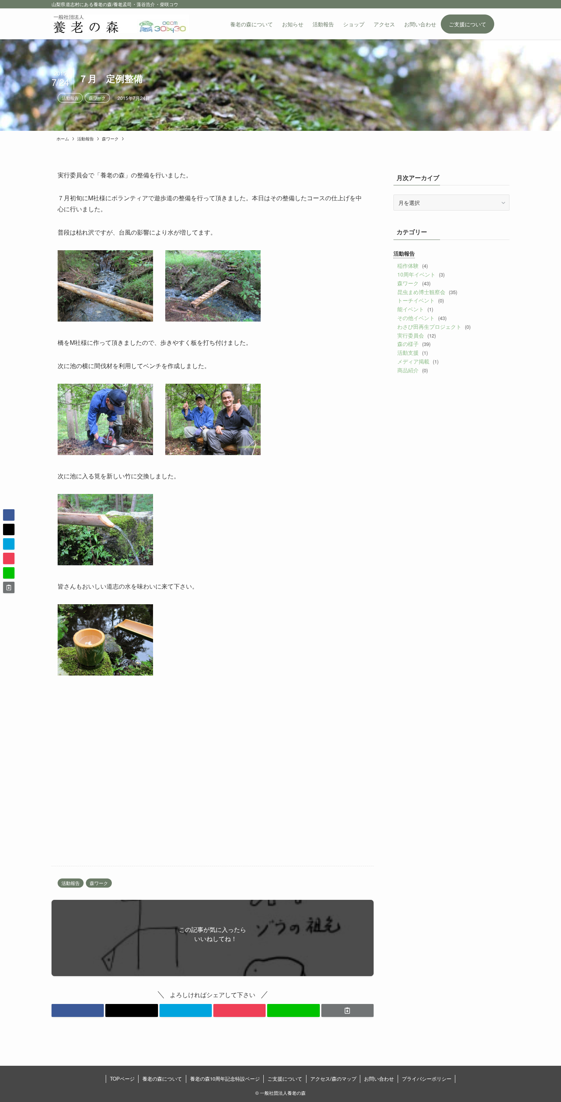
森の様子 (413, 343)
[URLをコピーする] (347, 1010)
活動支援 (412, 352)
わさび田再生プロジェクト (433, 326)
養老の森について (162, 1078)
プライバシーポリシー (426, 1078)
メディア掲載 (417, 361)
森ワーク (97, 98)
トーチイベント (420, 300)
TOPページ (122, 1078)
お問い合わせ (379, 1078)
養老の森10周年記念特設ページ (225, 1078)
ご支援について (285, 1078)
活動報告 (70, 98)
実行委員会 (416, 335)
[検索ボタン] (501, 23)
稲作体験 (412, 265)
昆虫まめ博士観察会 (427, 292)
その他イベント (421, 318)
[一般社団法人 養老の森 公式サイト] (120, 23)
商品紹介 (412, 370)
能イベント (415, 309)
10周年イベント (420, 274)
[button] (78, 1010)
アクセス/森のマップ (333, 1078)
